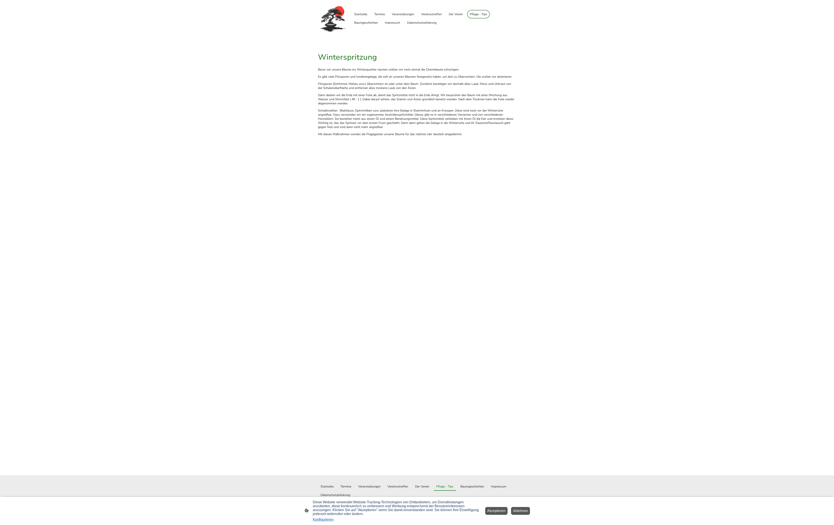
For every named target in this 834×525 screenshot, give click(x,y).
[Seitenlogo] (333, 18)
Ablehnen (520, 511)
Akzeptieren (496, 511)
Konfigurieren (323, 519)
